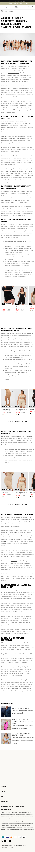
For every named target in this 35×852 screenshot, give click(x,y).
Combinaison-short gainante (20, 307)
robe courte (14, 561)
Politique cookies (4, 847)
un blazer (4, 541)
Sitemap (11, 847)
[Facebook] (5, 841)
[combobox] (17, 11)
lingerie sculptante (13, 73)
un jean (15, 532)
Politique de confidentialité (6, 845)
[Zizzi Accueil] (17, 7)
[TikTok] (8, 841)
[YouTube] (10, 841)
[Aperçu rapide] (13, 307)
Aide (2, 796)
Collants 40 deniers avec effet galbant (6, 410)
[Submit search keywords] (2, 11)
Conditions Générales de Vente (20, 845)
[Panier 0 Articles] (33, 7)
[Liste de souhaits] (12, 288)
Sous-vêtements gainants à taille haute (7, 307)
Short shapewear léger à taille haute (20, 410)
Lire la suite (14, 715)
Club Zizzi (3, 791)
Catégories (3, 786)
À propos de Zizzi (5, 801)
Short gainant (5, 492)
